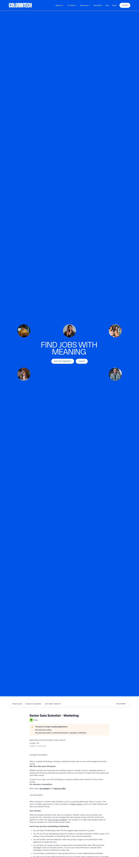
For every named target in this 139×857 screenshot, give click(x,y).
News (114, 5)
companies (33, 704)
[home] (20, 5)
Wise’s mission (77, 804)
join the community (62, 361)
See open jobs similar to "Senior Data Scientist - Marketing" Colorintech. (61, 733)
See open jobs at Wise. (43, 730)
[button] (59, 5)
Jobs (107, 5)
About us (58, 5)
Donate (125, 5)
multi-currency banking (57, 820)
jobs (17, 704)
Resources (84, 5)
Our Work (71, 5)
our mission (45, 788)
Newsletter (98, 5)
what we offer (60, 788)
